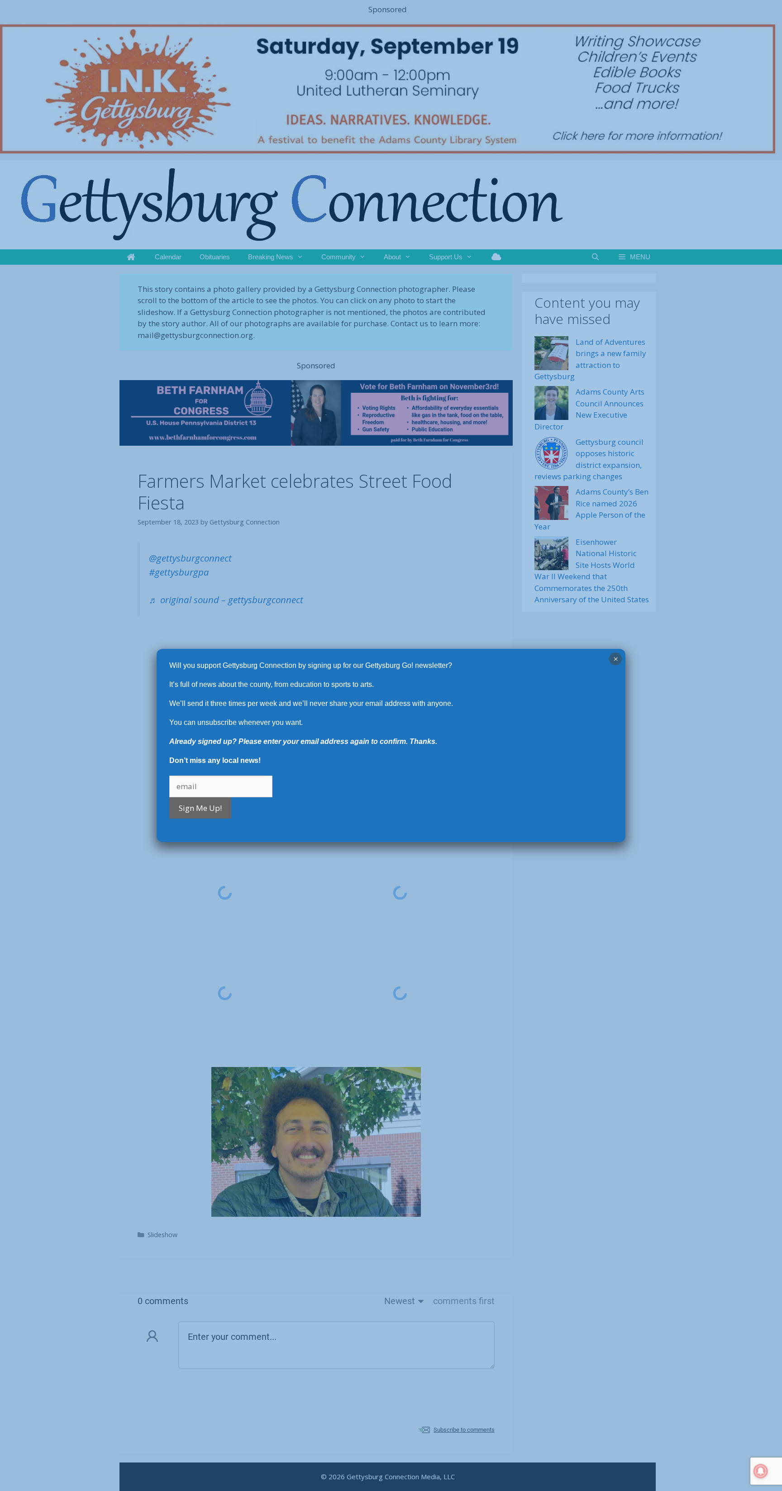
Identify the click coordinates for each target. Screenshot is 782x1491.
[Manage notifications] (760, 1471)
